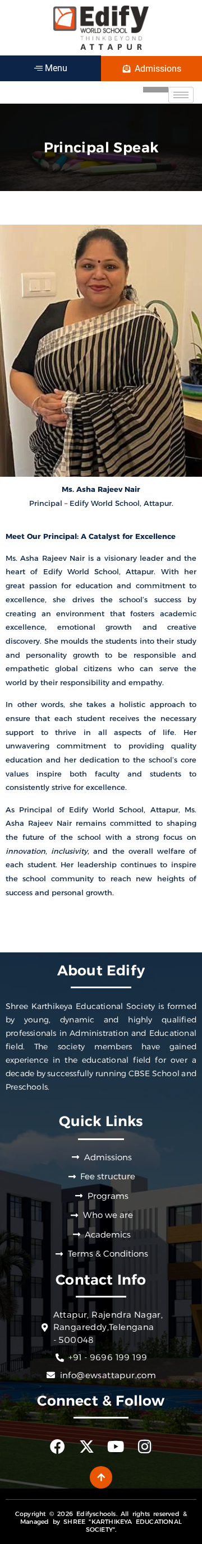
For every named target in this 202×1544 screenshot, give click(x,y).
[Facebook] (57, 1446)
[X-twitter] (86, 1446)
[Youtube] (115, 1446)
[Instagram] (145, 1446)
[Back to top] (101, 1477)
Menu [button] (55, 68)
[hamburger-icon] (181, 95)
